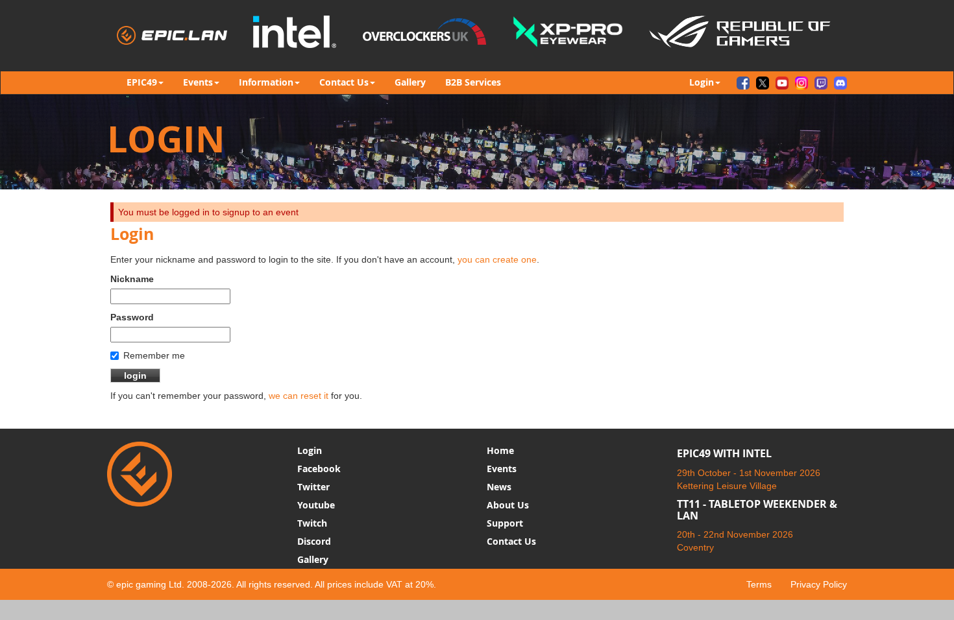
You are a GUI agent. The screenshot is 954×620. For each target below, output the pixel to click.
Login (309, 450)
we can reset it (298, 395)
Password (132, 317)
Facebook (319, 468)
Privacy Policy (818, 584)
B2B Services (473, 82)
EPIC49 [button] (142, 82)
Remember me (154, 355)
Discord (314, 541)
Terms (759, 584)
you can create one (497, 259)
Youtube (316, 505)
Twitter (313, 487)
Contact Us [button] (344, 82)
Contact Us (511, 541)
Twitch (312, 523)
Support (505, 523)
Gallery (410, 82)
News (499, 487)
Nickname (132, 279)
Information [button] (266, 82)
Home (500, 450)
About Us (508, 505)
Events (502, 468)
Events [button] (198, 82)
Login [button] (701, 82)
